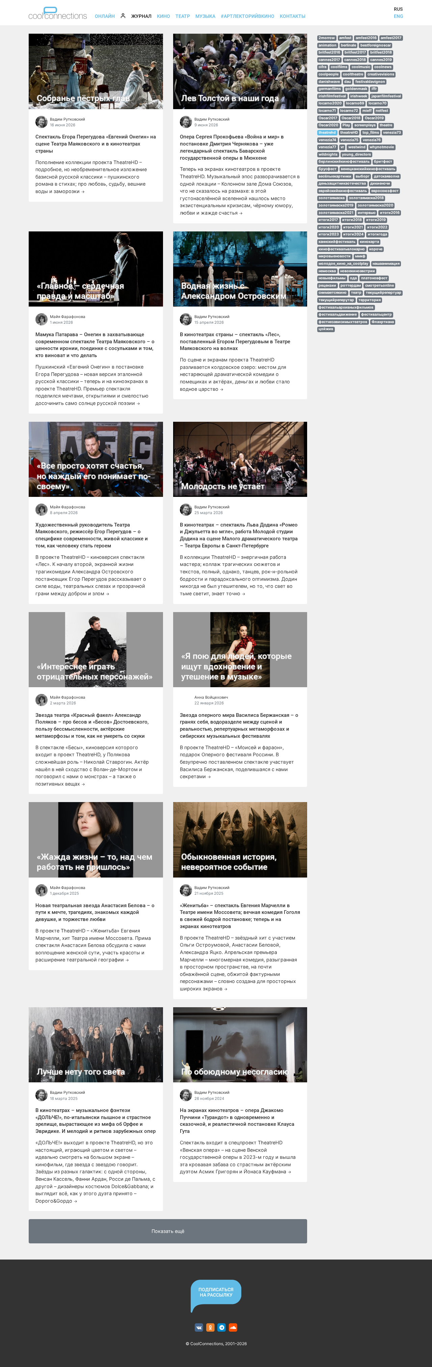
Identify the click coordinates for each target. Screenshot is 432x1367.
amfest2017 (391, 38)
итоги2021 (353, 227)
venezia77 (327, 147)
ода (353, 278)
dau (347, 82)
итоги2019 (376, 220)
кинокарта (369, 242)
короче (375, 249)
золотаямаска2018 (366, 198)
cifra (322, 67)
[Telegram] (222, 1328)
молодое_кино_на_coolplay (343, 263)
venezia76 (372, 140)
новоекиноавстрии (357, 271)
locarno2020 (330, 103)
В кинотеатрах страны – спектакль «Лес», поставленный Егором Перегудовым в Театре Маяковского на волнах (235, 341)
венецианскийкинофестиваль (368, 169)
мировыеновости (335, 256)
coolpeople (329, 74)
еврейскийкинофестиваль (343, 191)
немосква (327, 271)
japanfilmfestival (386, 96)
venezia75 (349, 140)
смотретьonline (379, 285)
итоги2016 (390, 213)
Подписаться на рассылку (216, 1292)
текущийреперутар (336, 300)
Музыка (205, 16)
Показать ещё (168, 1231)
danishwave (329, 82)
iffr (374, 89)
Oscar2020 (328, 125)
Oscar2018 (351, 118)
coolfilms (339, 67)
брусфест (327, 169)
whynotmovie (382, 147)
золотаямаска (332, 198)
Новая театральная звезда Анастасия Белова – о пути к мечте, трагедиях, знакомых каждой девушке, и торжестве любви (95, 912)
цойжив (326, 329)
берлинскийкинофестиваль (344, 161)
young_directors (356, 154)
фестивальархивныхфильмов (346, 307)
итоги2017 (328, 220)
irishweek (358, 96)
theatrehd (327, 132)
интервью (367, 213)
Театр (183, 16)
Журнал (142, 16)
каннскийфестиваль (337, 242)
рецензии (327, 285)
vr (342, 147)
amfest (345, 38)
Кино (163, 16)
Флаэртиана (383, 322)
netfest (382, 110)
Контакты (292, 16)
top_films (370, 132)
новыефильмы (332, 278)
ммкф (360, 256)
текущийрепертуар (383, 292)
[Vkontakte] (199, 1328)
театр (356, 292)
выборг (363, 176)
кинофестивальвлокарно (342, 249)
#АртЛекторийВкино (247, 16)
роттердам (351, 285)
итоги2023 (329, 234)
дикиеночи (380, 183)
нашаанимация (386, 263)
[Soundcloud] (233, 1328)
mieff (367, 110)
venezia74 (327, 140)
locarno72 (349, 110)
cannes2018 (355, 60)
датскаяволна (386, 176)
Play (346, 125)
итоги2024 (353, 234)
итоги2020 (329, 227)
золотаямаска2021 (336, 213)
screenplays (365, 125)
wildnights (328, 154)
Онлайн (105, 16)
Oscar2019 (374, 118)
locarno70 (377, 103)
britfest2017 (355, 52)
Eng (398, 16)
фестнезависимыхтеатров (343, 322)
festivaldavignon (370, 82)
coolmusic (361, 67)
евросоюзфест (385, 191)
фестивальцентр (376, 314)
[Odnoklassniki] (210, 1328)
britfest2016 (329, 52)
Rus (398, 9)
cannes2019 (381, 60)
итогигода (377, 234)
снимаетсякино (333, 292)
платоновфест (374, 278)
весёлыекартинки (335, 176)
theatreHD (349, 132)
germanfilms (330, 89)
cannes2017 (329, 60)
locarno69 (355, 103)
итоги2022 (377, 227)
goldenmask (356, 89)
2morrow (327, 38)
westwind (357, 147)
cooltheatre (353, 74)
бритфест (383, 161)
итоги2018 (352, 220)
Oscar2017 (328, 118)
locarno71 (327, 110)
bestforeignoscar (375, 45)
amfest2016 (366, 38)
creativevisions (381, 74)
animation (327, 45)
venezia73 (392, 132)
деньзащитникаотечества (342, 183)
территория (369, 300)
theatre (386, 125)
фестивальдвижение (338, 314)
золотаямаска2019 (336, 205)
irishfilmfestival (332, 96)
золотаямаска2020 (375, 205)
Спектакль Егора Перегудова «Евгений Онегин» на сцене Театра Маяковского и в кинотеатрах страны (95, 144)
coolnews (383, 67)
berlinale (348, 45)
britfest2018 (381, 52)
